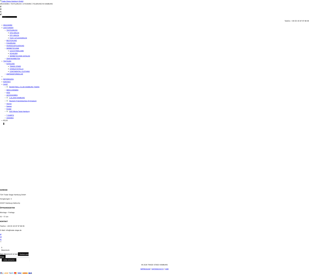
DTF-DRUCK (14, 35)
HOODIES (10, 118)
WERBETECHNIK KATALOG (20, 56)
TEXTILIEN (7, 61)
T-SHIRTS (10, 115)
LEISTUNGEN (8, 28)
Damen (9, 106)
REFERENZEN (8, 79)
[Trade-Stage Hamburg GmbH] (11, 1)
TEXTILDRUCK (11, 30)
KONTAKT (7, 82)
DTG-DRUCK (14, 33)
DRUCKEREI (7, 25)
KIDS (8, 93)
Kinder (8, 109)
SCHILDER (14, 53)
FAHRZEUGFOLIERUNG (15, 46)
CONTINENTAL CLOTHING (20, 71)
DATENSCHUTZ (158, 269)
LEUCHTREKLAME (17, 51)
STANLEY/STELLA (16, 69)
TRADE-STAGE (15, 66)
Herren (9, 104)
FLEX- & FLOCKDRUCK (18, 38)
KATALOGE (10, 64)
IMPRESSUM (145, 269)
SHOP (5, 84)
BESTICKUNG (11, 41)
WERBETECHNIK (12, 48)
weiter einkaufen (9, 260)
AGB (167, 269)
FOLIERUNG (11, 43)
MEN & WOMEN (12, 90)
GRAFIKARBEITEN (13, 59)
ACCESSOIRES (12, 95)
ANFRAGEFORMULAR (14, 74)
